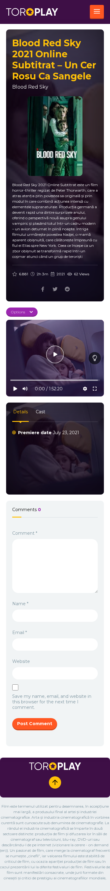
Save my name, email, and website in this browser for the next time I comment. (51, 702)
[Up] (55, 782)
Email (19, 632)
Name (20, 603)
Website (21, 661)
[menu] (97, 12)
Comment (24, 533)
